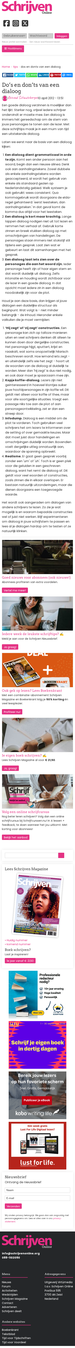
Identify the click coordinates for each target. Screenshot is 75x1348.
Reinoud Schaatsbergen (23, 97)
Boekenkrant (10, 1330)
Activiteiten (9, 1291)
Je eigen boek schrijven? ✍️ (24, 755)
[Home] (28, 8)
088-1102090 (11, 1258)
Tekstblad (8, 1334)
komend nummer (19, 944)
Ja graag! (10, 647)
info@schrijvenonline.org (21, 1253)
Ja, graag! (10, 768)
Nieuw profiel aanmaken (14, 42)
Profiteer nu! (12, 712)
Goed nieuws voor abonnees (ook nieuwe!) (36, 577)
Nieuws (6, 1282)
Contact (7, 1303)
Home (6, 67)
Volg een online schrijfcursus (25, 812)
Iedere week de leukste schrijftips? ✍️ (33, 634)
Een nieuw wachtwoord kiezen (45, 42)
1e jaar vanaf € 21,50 (20, 961)
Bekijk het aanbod (16, 837)
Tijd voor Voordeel (14, 1342)
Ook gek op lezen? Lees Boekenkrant (32, 690)
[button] (13, 48)
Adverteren (9, 1307)
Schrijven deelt (12, 1311)
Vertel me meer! (15, 590)
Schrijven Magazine (15, 1299)
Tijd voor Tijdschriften (16, 1338)
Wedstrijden (10, 1295)
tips (15, 67)
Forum (6, 1286)
